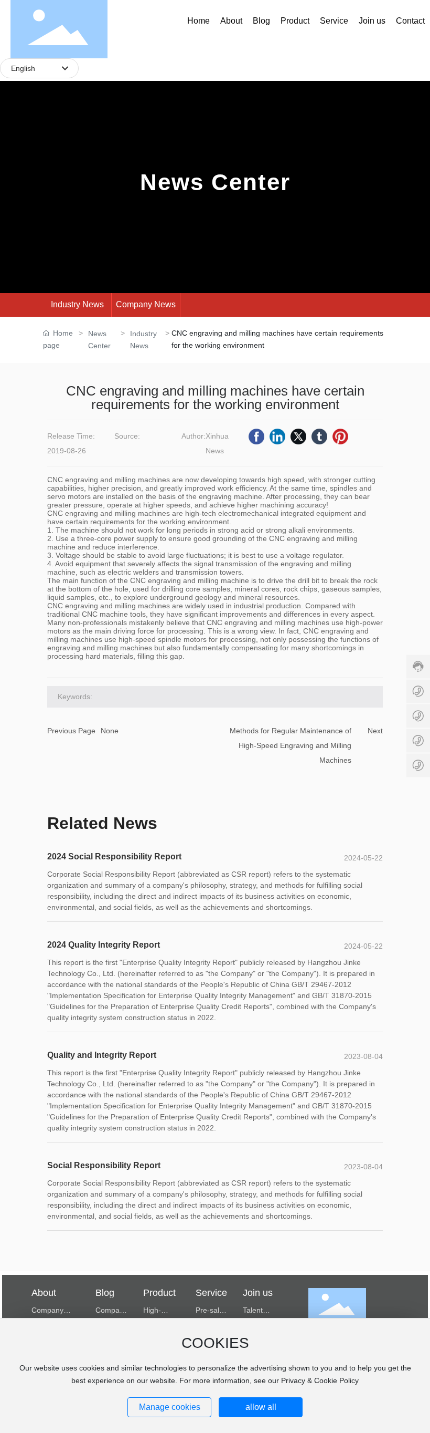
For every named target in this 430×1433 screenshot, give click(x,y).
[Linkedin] (277, 436)
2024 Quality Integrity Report (103, 944)
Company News (146, 304)
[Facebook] (256, 436)
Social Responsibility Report (103, 1165)
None (110, 730)
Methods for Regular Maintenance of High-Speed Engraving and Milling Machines (290, 745)
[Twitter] (298, 436)
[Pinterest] (340, 436)
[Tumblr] (319, 436)
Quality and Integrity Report (101, 1055)
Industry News (77, 304)
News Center (215, 182)
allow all (260, 1407)
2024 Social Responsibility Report (114, 856)
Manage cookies (169, 1407)
